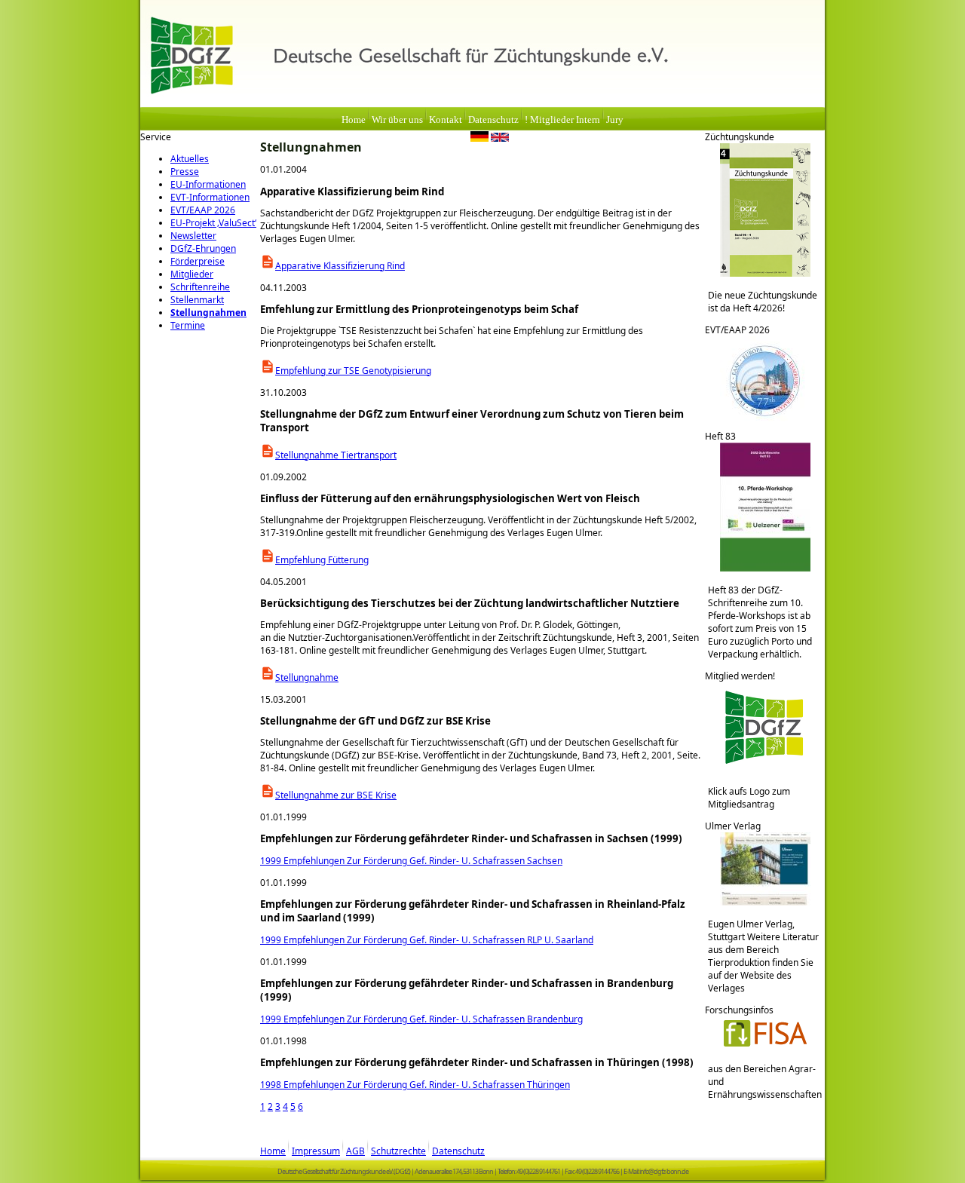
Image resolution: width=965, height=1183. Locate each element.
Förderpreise (197, 261)
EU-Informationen (208, 184)
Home (354, 120)
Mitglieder (191, 274)
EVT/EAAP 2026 (202, 210)
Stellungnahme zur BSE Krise (336, 795)
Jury (614, 120)
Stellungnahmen (208, 312)
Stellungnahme (307, 677)
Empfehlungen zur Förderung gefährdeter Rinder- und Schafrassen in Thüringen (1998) (477, 1062)
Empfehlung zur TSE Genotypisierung (353, 370)
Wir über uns (397, 120)
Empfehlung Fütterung (322, 559)
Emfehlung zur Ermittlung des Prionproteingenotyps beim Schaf (419, 309)
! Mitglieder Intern (562, 120)
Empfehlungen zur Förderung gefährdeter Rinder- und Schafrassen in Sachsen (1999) (471, 838)
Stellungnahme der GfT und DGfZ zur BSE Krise (375, 721)
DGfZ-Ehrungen (203, 248)
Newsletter (193, 235)
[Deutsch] (479, 138)
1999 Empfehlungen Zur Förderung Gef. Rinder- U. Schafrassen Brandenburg (421, 1019)
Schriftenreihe (200, 286)
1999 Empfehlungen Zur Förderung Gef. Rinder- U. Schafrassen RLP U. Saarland (426, 939)
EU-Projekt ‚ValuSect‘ (213, 222)
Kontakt (445, 120)
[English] (500, 138)
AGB (355, 1151)
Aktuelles (189, 158)
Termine (187, 325)
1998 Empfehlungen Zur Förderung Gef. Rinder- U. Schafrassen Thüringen (415, 1084)
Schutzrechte (398, 1151)
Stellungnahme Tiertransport (336, 455)
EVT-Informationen (210, 197)
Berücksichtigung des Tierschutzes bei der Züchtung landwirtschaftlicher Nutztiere (469, 603)
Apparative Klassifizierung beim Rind (352, 191)
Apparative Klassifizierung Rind (340, 265)
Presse (184, 171)
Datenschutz (493, 120)
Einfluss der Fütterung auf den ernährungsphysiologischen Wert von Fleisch (450, 498)
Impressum (316, 1151)
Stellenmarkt (197, 299)
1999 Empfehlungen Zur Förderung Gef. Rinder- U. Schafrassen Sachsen (411, 860)
